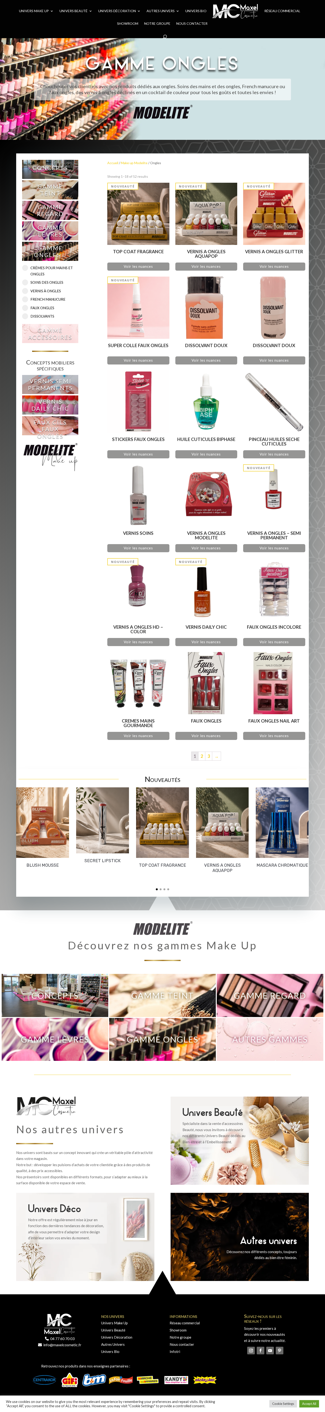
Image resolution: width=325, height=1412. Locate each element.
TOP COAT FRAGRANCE (162, 865)
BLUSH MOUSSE (42, 865)
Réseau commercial (282, 11)
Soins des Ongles (46, 282)
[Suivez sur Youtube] (270, 1350)
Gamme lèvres (50, 231)
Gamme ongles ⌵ (50, 251)
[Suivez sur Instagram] (251, 1350)
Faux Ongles (42, 308)
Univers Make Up (34, 11)
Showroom (127, 23)
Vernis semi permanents (50, 384)
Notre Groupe (157, 23)
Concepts (50, 167)
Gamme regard (50, 210)
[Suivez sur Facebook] (260, 1350)
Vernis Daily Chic (50, 405)
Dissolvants (42, 316)
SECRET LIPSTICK (102, 860)
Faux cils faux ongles (50, 429)
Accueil (112, 163)
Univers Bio (196, 11)
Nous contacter (191, 23)
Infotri (175, 1351)
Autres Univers (113, 1344)
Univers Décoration (117, 11)
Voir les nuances (138, 266)
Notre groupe (180, 1337)
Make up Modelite (134, 163)
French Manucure (47, 299)
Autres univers (161, 11)
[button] (157, 889)
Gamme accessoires (50, 333)
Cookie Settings (283, 1404)
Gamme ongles (162, 1039)
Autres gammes (270, 1039)
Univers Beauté (73, 11)
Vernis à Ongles (45, 291)
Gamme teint (50, 190)
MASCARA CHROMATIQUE (282, 865)
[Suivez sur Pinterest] (279, 1350)
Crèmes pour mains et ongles (51, 271)
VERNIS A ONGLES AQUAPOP (222, 868)
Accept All (309, 1404)
